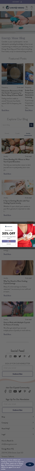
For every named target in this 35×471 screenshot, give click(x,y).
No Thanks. (9, 244)
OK (30, 464)
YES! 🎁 (8, 241)
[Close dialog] (34, 225)
